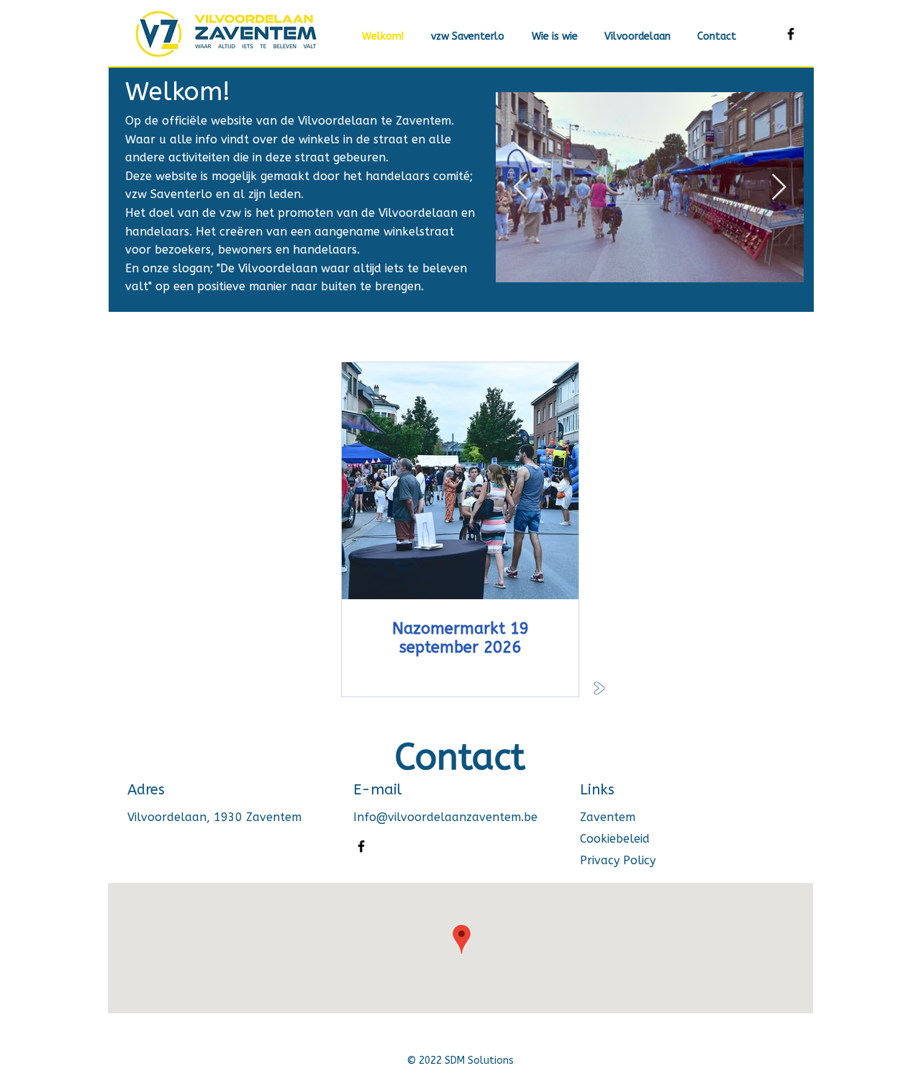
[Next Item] (779, 188)
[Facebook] (791, 34)
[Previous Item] (520, 188)
